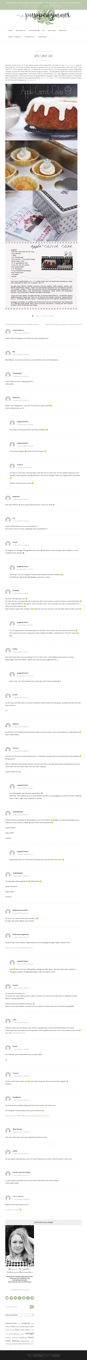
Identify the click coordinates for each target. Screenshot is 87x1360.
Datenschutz (30, 37)
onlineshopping (14, 1334)
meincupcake (31, 80)
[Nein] (84, 5)
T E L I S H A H (18, 1196)
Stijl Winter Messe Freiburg (22, 324)
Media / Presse (14, 37)
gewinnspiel (25, 1330)
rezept (38, 60)
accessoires (11, 1323)
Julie (14, 1020)
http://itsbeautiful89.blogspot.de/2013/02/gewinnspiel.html (27, 1116)
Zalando (55, 78)
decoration (26, 1326)
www (32, 1344)
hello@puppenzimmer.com (19, 1290)
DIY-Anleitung (9, 1330)
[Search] (32, 1307)
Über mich (63, 30)
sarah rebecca (18, 330)
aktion (19, 1323)
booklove (8, 1326)
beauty (26, 1323)
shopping (22, 1338)
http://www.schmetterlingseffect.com (19, 948)
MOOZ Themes (38, 1356)
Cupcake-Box (45, 78)
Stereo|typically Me (19, 1033)
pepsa (15, 1151)
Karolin (15, 985)
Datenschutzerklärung (51, 6)
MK (14, 352)
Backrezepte (21, 30)
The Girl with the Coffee (21, 1172)
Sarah (15, 695)
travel (32, 1341)
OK (27, 6)
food (17, 1329)
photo (22, 1334)
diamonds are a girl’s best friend (63, 324)
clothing (18, 1327)
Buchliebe (52, 30)
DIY (43, 30)
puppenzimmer (48, 51)
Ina (14, 518)
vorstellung (17, 1344)
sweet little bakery (45, 60)
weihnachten (26, 1344)
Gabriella (16, 397)
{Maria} (15, 724)
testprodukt (25, 1341)
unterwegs (8, 1344)
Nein (35, 6)
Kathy (15, 649)
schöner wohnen (11, 1338)
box (13, 1326)
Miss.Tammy (17, 1129)
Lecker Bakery (70, 65)
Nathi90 (16, 590)
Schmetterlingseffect (21, 934)
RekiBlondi (17, 1097)
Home (10, 30)
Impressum (42, 37)
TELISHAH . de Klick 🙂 (13, 1210)
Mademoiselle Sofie (20, 910)
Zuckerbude (17, 373)
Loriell (15, 542)
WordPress (56, 1356)
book (32, 1323)
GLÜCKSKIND (18, 812)
